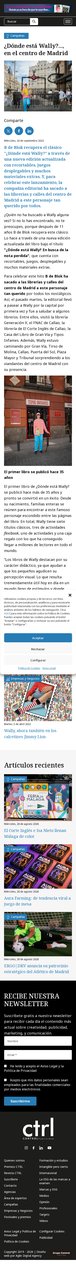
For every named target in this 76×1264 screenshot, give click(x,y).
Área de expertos (15, 1198)
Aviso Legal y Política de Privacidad (20, 1233)
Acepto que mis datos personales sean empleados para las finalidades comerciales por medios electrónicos (37, 1084)
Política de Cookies (29, 668)
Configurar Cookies (51, 1231)
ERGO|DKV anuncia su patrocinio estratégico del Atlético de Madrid (36, 968)
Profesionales (48, 1208)
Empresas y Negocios (18, 1211)
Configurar (38, 660)
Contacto (10, 1185)
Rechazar (38, 649)
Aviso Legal (49, 668)
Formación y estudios (53, 1160)
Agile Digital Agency (29, 1256)
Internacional (48, 1173)
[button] (70, 595)
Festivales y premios (17, 1217)
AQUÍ (7, 613)
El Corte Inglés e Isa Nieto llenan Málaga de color (35, 833)
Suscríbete (11, 1179)
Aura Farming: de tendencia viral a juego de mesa (37, 901)
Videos (43, 1221)
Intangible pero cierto (53, 1167)
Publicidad (45, 1237)
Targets (44, 1214)
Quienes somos (14, 1160)
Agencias (10, 1192)
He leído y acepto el (34, 1068)
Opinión (44, 1202)
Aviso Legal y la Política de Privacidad (34, 1068)
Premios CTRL (13, 1167)
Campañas (11, 1204)
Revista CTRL (13, 1173)
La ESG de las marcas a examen (54, 1181)
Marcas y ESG (48, 1189)
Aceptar (38, 638)
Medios (44, 1196)
